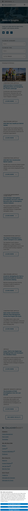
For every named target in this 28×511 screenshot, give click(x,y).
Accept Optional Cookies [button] (14, 504)
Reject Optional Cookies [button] (14, 506)
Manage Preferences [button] (14, 509)
